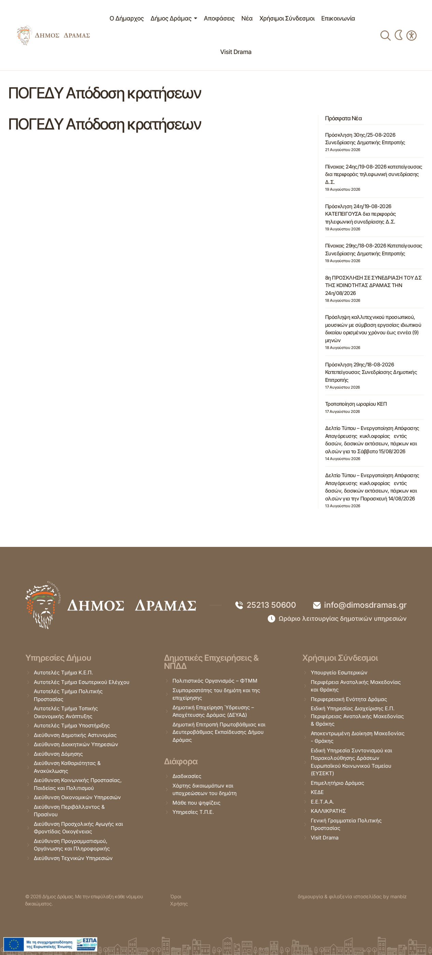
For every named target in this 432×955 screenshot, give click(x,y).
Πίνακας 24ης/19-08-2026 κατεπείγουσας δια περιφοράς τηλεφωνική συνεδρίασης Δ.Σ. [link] (373, 174)
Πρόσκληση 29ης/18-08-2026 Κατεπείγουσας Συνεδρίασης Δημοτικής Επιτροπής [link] (371, 372)
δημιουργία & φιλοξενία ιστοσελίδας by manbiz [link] (352, 896)
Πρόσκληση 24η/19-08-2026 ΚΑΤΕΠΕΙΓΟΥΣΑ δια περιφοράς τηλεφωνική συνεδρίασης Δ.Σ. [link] (360, 214)
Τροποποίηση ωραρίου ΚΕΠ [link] (356, 404)
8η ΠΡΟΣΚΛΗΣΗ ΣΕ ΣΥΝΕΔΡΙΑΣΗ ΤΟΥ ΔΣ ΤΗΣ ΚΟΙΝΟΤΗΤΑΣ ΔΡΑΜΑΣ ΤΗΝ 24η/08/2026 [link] (373, 285)
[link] (53, 35)
